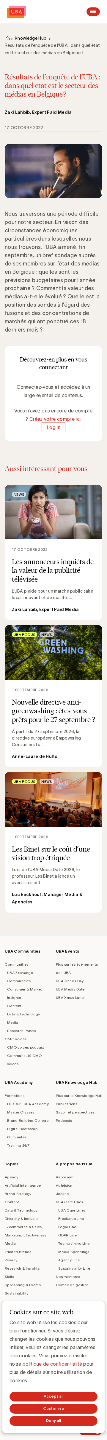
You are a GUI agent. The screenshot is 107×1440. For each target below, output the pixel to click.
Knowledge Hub (30, 38)
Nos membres (68, 1277)
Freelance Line (71, 1218)
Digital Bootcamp (22, 1129)
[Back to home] (16, 12)
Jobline (62, 1194)
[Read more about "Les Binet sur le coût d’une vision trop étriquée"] (53, 842)
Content (14, 1006)
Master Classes (20, 1112)
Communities (17, 964)
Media (12, 1022)
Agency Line (69, 1260)
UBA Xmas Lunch (71, 997)
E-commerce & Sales (23, 1227)
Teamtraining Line (73, 1243)
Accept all (53, 1396)
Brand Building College (27, 1120)
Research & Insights (22, 1268)
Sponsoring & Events (23, 1285)
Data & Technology (23, 1014)
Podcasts (64, 1120)
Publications (66, 1104)
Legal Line (67, 1227)
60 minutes (16, 1137)
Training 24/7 (18, 1145)
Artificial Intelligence (23, 1185)
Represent (65, 1177)
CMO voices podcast (25, 1047)
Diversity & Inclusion (22, 1218)
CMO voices (15, 1039)
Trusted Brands (18, 1252)
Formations (14, 1095)
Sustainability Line (74, 1268)
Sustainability (16, 1293)
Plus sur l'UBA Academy (28, 1104)
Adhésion (64, 1185)
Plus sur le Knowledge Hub (79, 1095)
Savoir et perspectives (75, 1112)
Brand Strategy (18, 1194)
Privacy (11, 1260)
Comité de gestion (72, 1285)
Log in (53, 427)
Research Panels (21, 1031)
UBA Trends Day (70, 981)
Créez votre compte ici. (55, 419)
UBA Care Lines (69, 1202)
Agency (11, 1177)
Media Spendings (73, 1252)
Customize (53, 1408)
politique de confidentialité (52, 1364)
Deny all (53, 1420)
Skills (9, 1277)
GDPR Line (67, 1235)
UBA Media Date (70, 989)
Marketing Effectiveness (25, 1235)
